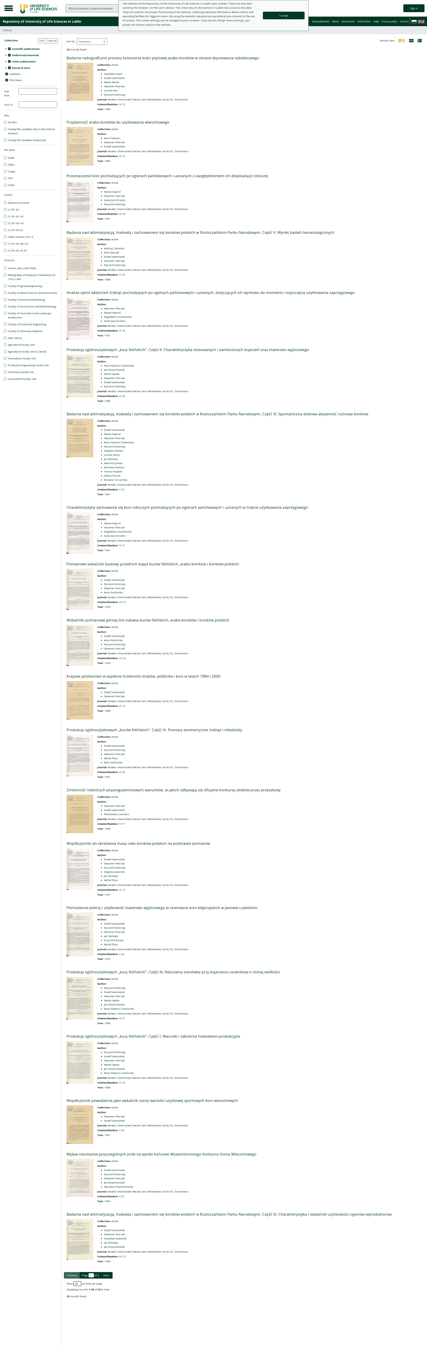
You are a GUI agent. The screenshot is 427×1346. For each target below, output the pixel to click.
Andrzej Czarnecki (114, 248)
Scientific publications (26, 48)
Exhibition (14, 74)
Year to (8, 104)
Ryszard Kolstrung (114, 94)
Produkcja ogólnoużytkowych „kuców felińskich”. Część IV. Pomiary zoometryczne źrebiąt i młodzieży (154, 729)
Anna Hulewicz (112, 138)
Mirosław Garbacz (114, 467)
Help (376, 21)
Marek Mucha (111, 82)
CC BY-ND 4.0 (16, 223)
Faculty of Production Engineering (27, 324)
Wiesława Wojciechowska (118, 1186)
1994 (107, 606)
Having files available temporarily (27, 140)
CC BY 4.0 (13, 209)
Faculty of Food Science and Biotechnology (32, 306)
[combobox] (111, 8)
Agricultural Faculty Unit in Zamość (27, 351)
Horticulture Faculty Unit (22, 358)
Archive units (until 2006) (22, 268)
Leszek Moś (111, 90)
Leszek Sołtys (112, 454)
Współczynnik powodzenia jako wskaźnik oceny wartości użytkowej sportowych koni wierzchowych (152, 1100)
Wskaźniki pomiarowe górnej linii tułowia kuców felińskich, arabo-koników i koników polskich (148, 620)
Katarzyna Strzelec (115, 200)
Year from (7, 93)
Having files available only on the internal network (31, 131)
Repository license (18, 202)
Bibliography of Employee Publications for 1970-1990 (32, 277)
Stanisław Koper (113, 73)
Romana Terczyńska (115, 479)
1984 (107, 1201)
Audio (11, 157)
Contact (404, 21)
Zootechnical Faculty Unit (22, 379)
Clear (42, 40)
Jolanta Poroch (112, 475)
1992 (107, 959)
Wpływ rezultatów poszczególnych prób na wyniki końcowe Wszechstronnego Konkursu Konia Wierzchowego (161, 1154)
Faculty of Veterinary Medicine (25, 331)
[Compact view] (411, 40)
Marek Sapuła (111, 374)
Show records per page (84, 1283)
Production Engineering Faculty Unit (28, 365)
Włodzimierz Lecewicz (116, 814)
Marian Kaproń (112, 191)
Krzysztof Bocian (113, 940)
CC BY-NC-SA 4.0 (17, 250)
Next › (106, 1275)
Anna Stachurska (113, 592)
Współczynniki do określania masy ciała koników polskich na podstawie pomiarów (138, 843)
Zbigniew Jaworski (114, 871)
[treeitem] (30, 48)
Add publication (320, 21)
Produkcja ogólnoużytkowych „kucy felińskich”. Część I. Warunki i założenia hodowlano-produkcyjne (153, 1036)
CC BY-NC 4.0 (15, 216)
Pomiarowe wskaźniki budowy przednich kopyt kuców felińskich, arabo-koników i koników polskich (153, 564)
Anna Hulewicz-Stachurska (119, 365)
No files (12, 122)
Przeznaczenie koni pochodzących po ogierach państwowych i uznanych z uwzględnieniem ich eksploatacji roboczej (167, 175)
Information (364, 21)
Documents (348, 21)
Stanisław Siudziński (115, 1238)
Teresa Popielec (113, 471)
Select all (52, 40)
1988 (107, 279)
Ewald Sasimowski (114, 78)
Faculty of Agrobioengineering (25, 286)
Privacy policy (389, 21)
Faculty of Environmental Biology (26, 299)
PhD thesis (15, 80)
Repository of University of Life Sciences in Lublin (42, 21)
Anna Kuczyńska (113, 463)
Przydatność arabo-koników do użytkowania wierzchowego (118, 122)
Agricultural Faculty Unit (21, 344)
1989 (107, 1261)
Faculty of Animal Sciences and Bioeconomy (32, 292)
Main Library (15, 338)
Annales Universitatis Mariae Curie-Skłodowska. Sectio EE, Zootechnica (148, 99)
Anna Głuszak (111, 252)
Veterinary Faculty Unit (21, 372)
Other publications (24, 61)
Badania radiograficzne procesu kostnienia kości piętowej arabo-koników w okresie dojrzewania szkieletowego (163, 57)
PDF (10, 178)
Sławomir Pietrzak (114, 86)
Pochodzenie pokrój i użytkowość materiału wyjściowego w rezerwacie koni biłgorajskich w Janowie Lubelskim (162, 907)
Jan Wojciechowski (114, 369)
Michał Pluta (111, 758)
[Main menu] (9, 8)
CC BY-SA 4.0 (15, 230)
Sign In (414, 8)
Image (11, 171)
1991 (107, 218)
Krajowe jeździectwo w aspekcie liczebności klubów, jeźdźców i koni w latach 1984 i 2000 (143, 676)
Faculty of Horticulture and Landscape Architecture (29, 315)
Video (11, 164)
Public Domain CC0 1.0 (20, 236)
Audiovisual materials (25, 55)
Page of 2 (90, 1275)
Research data (21, 67)
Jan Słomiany (111, 459)
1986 (107, 109)
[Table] (420, 40)
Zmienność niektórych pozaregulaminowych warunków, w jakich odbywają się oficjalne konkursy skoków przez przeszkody (174, 789)
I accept (283, 15)
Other (11, 185)
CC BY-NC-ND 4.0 (18, 243)
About (335, 21)
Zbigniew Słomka (113, 450)
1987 (107, 494)
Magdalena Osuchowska (118, 316)
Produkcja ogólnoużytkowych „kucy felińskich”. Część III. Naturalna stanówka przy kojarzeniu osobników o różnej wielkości (173, 971)
